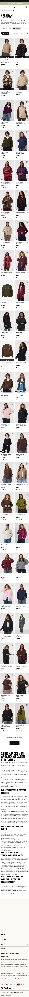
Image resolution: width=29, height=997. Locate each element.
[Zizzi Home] (14, 6)
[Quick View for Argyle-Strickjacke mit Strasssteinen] (13, 92)
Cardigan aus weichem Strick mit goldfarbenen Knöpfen (5, 605)
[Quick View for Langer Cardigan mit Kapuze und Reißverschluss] (27, 302)
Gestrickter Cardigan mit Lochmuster (20, 273)
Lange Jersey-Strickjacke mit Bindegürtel (21, 635)
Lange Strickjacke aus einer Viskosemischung (21, 394)
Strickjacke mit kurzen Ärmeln (5, 696)
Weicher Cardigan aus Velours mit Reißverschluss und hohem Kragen (6, 183)
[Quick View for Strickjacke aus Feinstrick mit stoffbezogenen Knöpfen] (27, 363)
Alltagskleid (3, 809)
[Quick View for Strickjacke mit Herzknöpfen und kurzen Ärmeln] (13, 725)
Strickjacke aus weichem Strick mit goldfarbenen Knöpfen (20, 545)
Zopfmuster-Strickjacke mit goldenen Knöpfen (6, 485)
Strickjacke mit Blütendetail (19, 243)
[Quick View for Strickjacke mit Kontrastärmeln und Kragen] (27, 122)
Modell (26, 33)
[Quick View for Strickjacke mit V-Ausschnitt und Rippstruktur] (27, 91)
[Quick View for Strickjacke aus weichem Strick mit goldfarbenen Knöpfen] (27, 545)
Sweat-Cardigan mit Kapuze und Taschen (20, 153)
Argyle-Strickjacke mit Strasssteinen (5, 93)
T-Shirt (24, 821)
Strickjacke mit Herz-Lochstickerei (5, 424)
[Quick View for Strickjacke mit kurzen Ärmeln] (13, 695)
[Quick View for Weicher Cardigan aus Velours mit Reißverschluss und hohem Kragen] (13, 182)
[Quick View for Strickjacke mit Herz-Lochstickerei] (13, 424)
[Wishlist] (12, 39)
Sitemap (21, 992)
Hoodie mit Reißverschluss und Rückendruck (6, 273)
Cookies (11, 992)
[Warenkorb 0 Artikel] (27, 7)
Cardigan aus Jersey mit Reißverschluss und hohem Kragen (21, 424)
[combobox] (14, 10)
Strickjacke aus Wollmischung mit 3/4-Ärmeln (5, 61)
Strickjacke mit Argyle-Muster (20, 61)
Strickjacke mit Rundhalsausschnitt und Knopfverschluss (6, 635)
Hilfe (2, 944)
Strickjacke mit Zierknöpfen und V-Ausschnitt (6, 394)
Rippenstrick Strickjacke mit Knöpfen (20, 485)
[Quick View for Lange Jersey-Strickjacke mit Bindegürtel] (27, 635)
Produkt (22, 33)
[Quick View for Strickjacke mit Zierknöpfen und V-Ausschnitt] (13, 394)
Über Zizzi (3, 949)
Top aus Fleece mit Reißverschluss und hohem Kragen (21, 183)
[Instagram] (2, 988)
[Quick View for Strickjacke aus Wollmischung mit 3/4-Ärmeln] (13, 61)
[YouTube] (10, 988)
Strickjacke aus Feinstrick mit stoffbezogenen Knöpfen (21, 363)
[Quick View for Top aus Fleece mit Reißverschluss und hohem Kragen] (27, 182)
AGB (8, 992)
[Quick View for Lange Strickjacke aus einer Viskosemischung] (27, 394)
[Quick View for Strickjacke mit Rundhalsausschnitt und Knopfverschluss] (13, 635)
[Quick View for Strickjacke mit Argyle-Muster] (27, 61)
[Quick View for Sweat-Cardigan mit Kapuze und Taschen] (27, 152)
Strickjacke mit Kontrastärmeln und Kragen (21, 123)
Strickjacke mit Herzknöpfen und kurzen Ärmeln (5, 726)
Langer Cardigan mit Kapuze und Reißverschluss (21, 303)
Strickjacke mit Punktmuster (19, 333)
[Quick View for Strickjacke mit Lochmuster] (13, 302)
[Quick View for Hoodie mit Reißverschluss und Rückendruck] (13, 272)
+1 (8, 700)
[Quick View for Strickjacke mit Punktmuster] (27, 332)
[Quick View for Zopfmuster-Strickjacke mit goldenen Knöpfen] (13, 484)
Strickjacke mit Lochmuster (4, 303)
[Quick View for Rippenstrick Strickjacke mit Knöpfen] (27, 484)
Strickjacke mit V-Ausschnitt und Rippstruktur (19, 91)
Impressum (16, 992)
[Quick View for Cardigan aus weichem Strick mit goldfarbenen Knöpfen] (13, 605)
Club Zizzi (3, 939)
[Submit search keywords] (2, 10)
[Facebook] (5, 988)
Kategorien (3, 934)
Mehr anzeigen (4, 24)
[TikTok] (7, 988)
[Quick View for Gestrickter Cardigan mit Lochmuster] (27, 272)
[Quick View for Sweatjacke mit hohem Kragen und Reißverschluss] (13, 665)
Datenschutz (3, 992)
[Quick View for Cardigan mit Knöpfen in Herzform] (27, 212)
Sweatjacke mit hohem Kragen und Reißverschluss (6, 665)
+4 (23, 489)
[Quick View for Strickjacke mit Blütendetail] (27, 242)
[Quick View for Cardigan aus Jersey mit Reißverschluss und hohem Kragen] (27, 424)
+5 (23, 399)
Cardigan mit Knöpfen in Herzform (20, 213)
